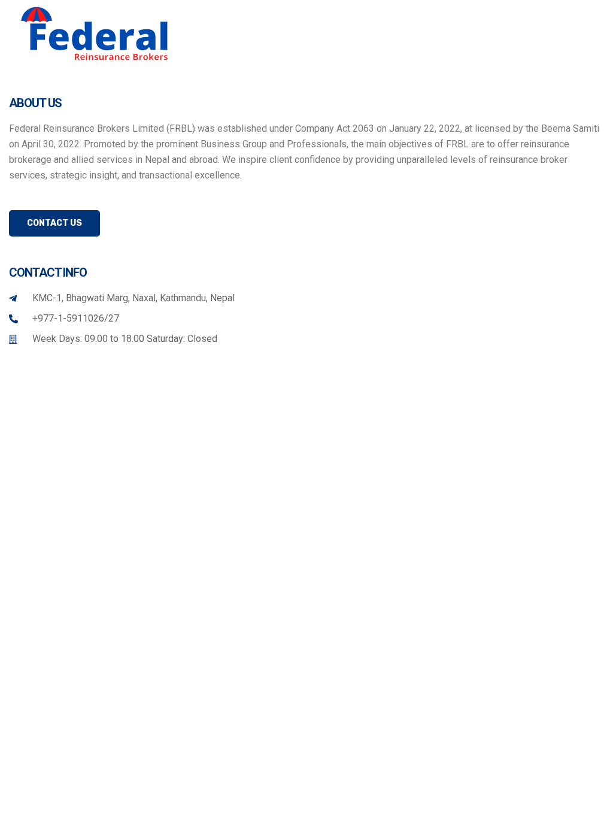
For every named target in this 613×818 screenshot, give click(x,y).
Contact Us (54, 223)
